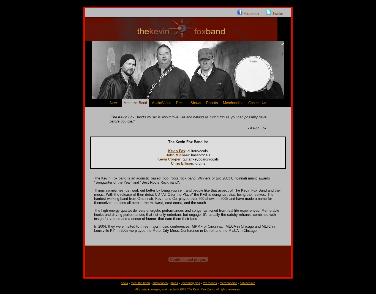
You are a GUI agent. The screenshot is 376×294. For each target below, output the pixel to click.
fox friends (210, 283)
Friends (212, 103)
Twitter (277, 14)
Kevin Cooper (169, 159)
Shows (195, 103)
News (114, 103)
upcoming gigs (190, 283)
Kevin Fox (176, 151)
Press (181, 103)
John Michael (177, 155)
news (124, 283)
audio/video (160, 283)
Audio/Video (161, 103)
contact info (247, 283)
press (174, 283)
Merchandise (233, 103)
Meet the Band (135, 103)
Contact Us (257, 103)
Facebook (251, 14)
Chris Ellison (182, 163)
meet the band (140, 283)
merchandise (228, 283)
